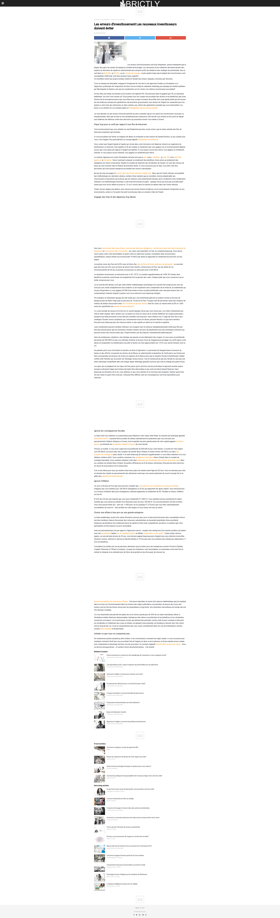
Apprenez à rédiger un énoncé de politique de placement (126, 721)
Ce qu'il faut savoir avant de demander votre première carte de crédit (130, 789)
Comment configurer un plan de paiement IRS (122, 747)
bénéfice (156, 157)
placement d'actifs (101, 439)
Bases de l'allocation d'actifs (116, 712)
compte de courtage (132, 73)
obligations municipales (144, 457)
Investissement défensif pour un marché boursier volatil (126, 683)
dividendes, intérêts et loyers (124, 444)
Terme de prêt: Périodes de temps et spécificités (123, 827)
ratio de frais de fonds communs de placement (155, 264)
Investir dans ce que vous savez (168, 644)
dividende (107, 160)
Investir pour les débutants (101, 19)
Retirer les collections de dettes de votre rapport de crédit (126, 757)
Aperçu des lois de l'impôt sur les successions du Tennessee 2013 (129, 846)
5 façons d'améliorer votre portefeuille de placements (125, 693)
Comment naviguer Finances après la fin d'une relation (125, 855)
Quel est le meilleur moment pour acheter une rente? (125, 674)
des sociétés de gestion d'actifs (134, 304)
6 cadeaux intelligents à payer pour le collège (122, 884)
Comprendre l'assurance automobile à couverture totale (126, 865)
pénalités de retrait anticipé (112, 476)
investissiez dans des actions (113, 248)
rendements (106, 533)
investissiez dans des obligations (139, 248)
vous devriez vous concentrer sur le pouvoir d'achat (158, 486)
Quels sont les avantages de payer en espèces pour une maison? (129, 766)
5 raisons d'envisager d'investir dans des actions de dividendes (128, 808)
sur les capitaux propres (126, 533)
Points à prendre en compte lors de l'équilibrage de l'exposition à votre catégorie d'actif (136, 655)
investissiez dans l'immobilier (116, 251)
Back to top (140, 908)
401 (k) (116, 73)
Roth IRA (107, 73)
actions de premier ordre (170, 460)
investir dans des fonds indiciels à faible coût (133, 173)
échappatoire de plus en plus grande (143, 108)
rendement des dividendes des (149, 460)
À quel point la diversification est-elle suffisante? (123, 702)
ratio (145, 157)
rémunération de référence (148, 140)
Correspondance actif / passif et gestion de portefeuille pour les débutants (132, 665)
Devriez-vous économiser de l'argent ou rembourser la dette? (128, 836)
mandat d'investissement (123, 306)
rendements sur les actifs (153, 533)
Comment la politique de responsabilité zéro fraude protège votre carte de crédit (134, 776)
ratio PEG (166, 157)
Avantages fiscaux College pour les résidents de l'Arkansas (127, 874)
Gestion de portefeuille (118, 19)
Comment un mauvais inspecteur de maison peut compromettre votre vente (133, 817)
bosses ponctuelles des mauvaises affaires (111, 601)
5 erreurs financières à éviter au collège (120, 798)
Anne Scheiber (105, 629)
